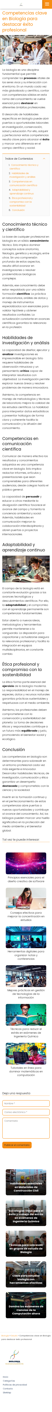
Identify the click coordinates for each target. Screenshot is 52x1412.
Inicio (5, 1376)
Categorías (9, 1380)
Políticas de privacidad (15, 1384)
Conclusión (18, 210)
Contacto (8, 1388)
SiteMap (7, 1392)
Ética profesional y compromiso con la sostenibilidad (21, 201)
